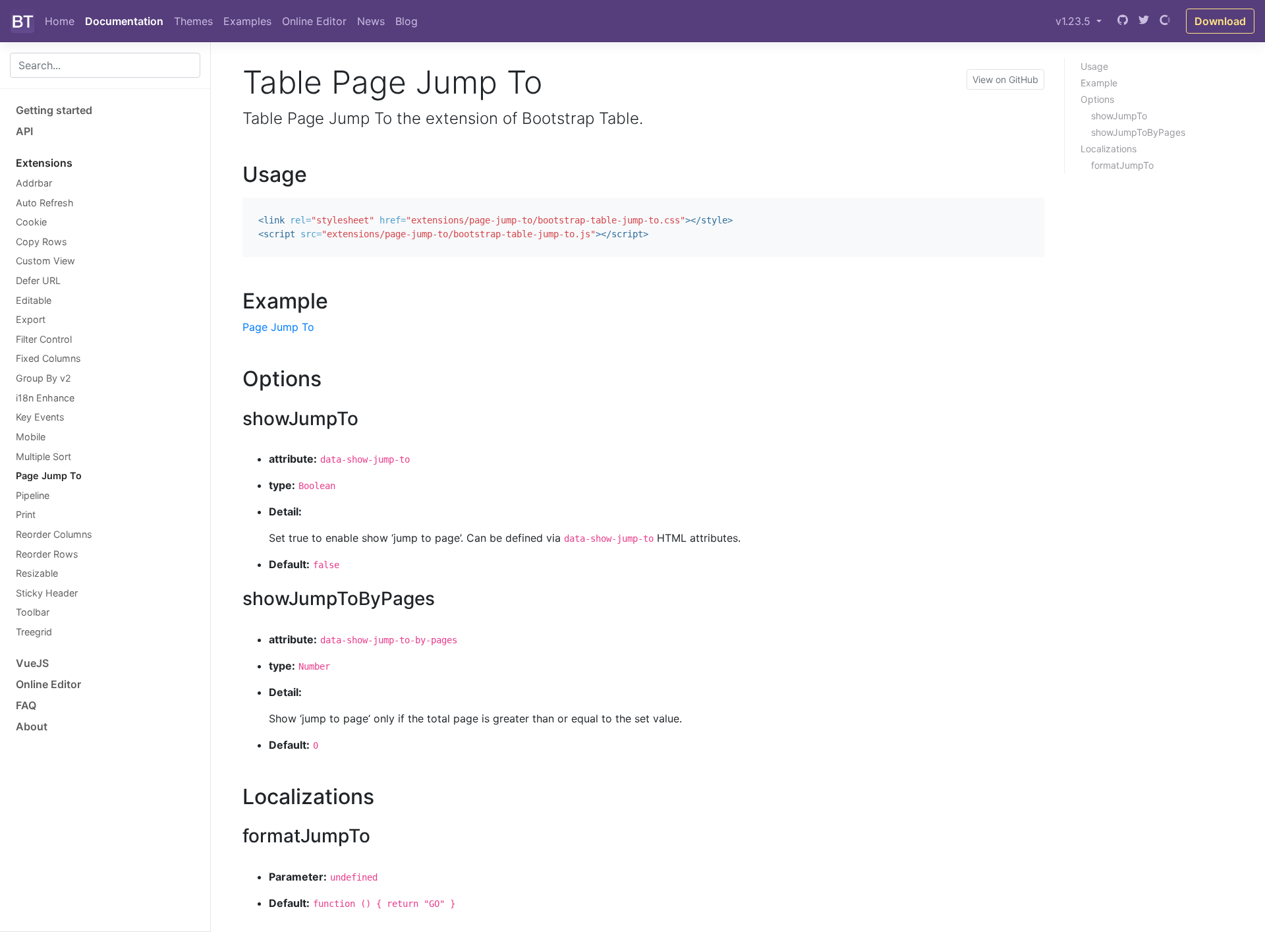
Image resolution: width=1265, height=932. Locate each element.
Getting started (54, 110)
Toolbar (32, 612)
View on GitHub (1005, 79)
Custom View (45, 260)
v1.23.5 (1074, 21)
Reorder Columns (54, 534)
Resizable (37, 573)
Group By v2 (43, 378)
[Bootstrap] (22, 21)
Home (59, 21)
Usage (1094, 66)
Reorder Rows (47, 554)
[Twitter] (1143, 21)
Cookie (31, 221)
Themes (193, 21)
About (31, 726)
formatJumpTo (1122, 165)
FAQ (26, 705)
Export (30, 319)
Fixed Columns (48, 358)
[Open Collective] (1164, 21)
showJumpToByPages (1138, 132)
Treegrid (34, 631)
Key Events (40, 416)
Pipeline (32, 495)
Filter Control (44, 339)
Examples (247, 21)
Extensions (44, 162)
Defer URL (38, 280)
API (24, 131)
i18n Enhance (45, 397)
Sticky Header (47, 592)
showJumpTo (1119, 115)
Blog (406, 21)
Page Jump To (49, 475)
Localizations (1109, 148)
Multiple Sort (43, 456)
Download (1220, 21)
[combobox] (105, 65)
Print (26, 514)
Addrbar (34, 183)
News (371, 21)
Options (1097, 99)
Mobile (30, 436)
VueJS (32, 663)
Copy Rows (41, 241)
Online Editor (314, 21)
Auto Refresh (45, 202)
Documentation (124, 21)
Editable (33, 300)
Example (1099, 82)
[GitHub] (1122, 21)
